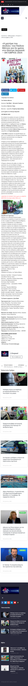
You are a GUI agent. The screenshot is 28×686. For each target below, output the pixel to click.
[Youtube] (8, 4)
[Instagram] (6, 4)
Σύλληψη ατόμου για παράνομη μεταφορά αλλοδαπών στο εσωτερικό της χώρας (12, 391)
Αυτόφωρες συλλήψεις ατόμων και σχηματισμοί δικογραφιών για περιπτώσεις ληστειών (13, 459)
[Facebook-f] (1, 4)
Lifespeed (15, 681)
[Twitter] (3, 4)
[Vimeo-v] (10, 4)
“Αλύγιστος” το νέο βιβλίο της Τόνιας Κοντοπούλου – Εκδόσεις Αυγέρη (18, 649)
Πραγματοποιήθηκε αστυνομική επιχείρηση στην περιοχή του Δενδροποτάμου (12, 425)
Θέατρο (4, 29)
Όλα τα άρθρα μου (16, 357)
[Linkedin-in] (12, 4)
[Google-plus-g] (8, 602)
